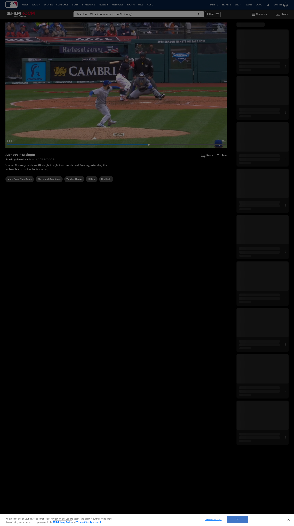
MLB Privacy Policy (62, 522)
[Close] (288, 519)
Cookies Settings (213, 519)
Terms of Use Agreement (88, 522)
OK (237, 519)
